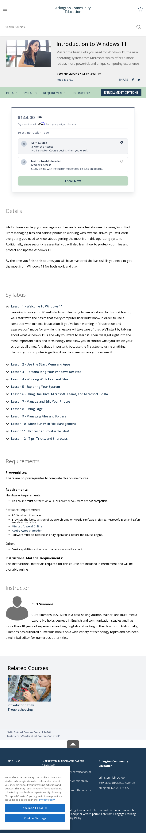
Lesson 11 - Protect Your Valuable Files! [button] (40, 431)
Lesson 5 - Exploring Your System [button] (35, 387)
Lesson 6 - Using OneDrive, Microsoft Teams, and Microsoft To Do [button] (59, 394)
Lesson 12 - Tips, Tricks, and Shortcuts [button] (39, 438)
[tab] (70, 306)
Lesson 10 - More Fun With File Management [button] (43, 424)
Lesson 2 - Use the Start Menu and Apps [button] (40, 364)
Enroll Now (73, 181)
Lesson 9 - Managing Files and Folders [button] (38, 416)
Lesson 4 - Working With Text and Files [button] (39, 379)
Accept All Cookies (35, 808)
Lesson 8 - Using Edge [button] (27, 409)
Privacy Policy (73, 817)
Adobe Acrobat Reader (27, 530)
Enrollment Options (121, 92)
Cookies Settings (35, 818)
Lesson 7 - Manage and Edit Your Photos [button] (40, 401)
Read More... (65, 79)
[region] (35, 798)
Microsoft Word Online (27, 526)
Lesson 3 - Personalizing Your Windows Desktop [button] (46, 372)
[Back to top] (73, 743)
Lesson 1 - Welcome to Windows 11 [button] (37, 306)
